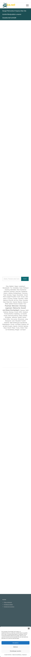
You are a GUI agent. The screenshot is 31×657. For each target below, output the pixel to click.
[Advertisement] (15, 257)
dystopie (5, 99)
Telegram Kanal (7, 617)
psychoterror (12, 99)
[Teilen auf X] (9, 184)
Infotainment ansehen (9, 606)
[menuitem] (27, 5)
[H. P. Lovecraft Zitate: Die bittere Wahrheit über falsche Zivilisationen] (15, 557)
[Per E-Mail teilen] (22, 188)
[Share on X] (13, 184)
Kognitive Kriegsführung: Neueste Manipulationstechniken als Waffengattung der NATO (15, 154)
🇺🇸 (17, 106)
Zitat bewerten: (15, 118)
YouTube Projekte (8, 615)
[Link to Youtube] (16, 193)
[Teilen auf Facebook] (5, 184)
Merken (5, 111)
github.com (6, 619)
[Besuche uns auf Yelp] (26, 188)
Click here (22, 106)
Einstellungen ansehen (15, 651)
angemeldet (12, 387)
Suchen (25, 278)
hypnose (25, 95)
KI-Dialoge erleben (8, 604)
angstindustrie (18, 97)
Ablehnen (15, 647)
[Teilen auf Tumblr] (5, 188)
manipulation (18, 95)
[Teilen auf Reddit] (13, 188)
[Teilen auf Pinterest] (22, 184)
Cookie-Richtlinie (8, 654)
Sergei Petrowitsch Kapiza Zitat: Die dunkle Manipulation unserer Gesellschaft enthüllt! (14, 14)
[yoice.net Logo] (12, 5)
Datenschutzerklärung (16, 654)
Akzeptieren (15, 642)
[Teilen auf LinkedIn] (26, 184)
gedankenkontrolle (8, 97)
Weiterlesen (5, 423)
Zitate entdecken (8, 602)
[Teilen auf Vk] (9, 188)
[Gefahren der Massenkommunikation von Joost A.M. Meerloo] (15, 433)
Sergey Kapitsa (7, 66)
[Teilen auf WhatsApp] (18, 184)
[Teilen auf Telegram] (18, 188)
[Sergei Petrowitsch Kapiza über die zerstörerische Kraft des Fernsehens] (15, 465)
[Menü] (27, 5)
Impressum (24, 654)
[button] (28, 628)
